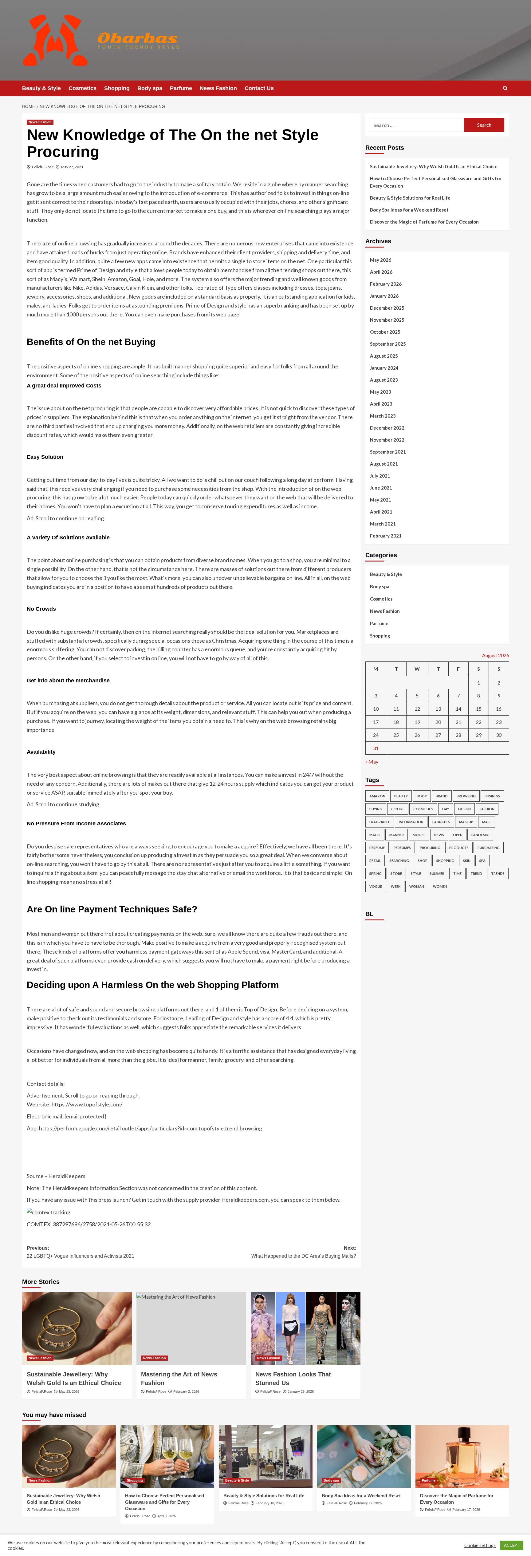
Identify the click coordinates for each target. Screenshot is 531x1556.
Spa (482, 861)
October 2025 (385, 332)
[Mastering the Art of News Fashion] (191, 1328)
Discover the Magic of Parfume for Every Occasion (424, 221)
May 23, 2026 (69, 1391)
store (396, 873)
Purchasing (489, 848)
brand (442, 796)
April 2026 (381, 272)
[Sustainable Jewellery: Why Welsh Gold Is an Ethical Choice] (77, 1328)
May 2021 (380, 499)
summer (437, 873)
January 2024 (384, 368)
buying (375, 809)
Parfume (181, 88)
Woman (416, 886)
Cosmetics (82, 88)
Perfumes (402, 848)
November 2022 (387, 440)
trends (498, 873)
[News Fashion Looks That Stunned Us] (305, 1328)
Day (445, 809)
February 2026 (386, 284)
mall (486, 822)
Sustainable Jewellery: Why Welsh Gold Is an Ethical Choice (434, 166)
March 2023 (383, 416)
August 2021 (384, 463)
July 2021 (380, 475)
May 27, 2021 (72, 167)
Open (457, 835)
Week (395, 886)
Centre (397, 809)
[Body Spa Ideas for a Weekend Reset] (364, 1456)
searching (399, 861)
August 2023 (384, 380)
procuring (430, 848)
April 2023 (381, 404)
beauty (401, 796)
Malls (374, 835)
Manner (396, 835)
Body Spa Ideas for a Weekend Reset (409, 209)
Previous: (80, 1252)
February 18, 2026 (269, 1503)
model (419, 835)
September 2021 (388, 451)
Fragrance (379, 822)
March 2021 (383, 523)
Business (492, 796)
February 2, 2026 (186, 1391)
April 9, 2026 (166, 1516)
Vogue (375, 886)
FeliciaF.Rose (43, 167)
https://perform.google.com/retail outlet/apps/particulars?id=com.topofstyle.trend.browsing (150, 1128)
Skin (466, 861)
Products (459, 848)
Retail (375, 861)
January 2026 (384, 296)
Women (440, 886)
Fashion (487, 809)
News (439, 835)
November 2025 (387, 320)
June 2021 (381, 487)
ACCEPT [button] (512, 1545)
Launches (441, 822)
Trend (476, 873)
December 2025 (387, 308)
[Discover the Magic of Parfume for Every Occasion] (462, 1456)
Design (464, 809)
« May (371, 761)
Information (411, 822)
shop (422, 861)
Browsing (466, 796)
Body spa (149, 88)
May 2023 (380, 392)
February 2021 (386, 535)
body (422, 796)
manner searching (326, 184)
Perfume (377, 848)
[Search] (505, 88)
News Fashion (218, 88)
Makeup (466, 822)
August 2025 (384, 356)
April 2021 (381, 511)
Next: (303, 1252)
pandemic (480, 835)
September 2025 (388, 344)
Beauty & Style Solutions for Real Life (410, 197)
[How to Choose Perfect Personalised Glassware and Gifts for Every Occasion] (167, 1456)
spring (375, 873)
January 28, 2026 (301, 1391)
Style (416, 873)
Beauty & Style (41, 88)
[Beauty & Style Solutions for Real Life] (266, 1456)
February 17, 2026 (368, 1503)
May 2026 (380, 260)
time (457, 873)
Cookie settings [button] (480, 1545)
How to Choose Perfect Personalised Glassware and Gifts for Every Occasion (436, 182)
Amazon (377, 796)
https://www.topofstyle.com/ (87, 1104)
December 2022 (387, 428)
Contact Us (259, 88)
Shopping (117, 88)
